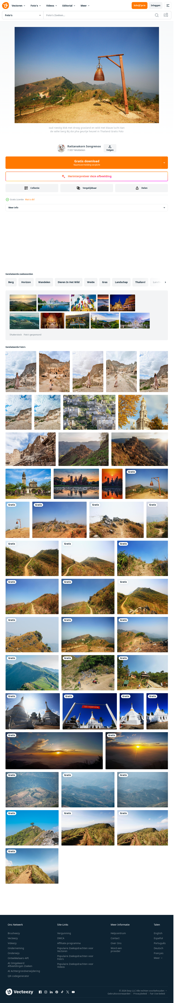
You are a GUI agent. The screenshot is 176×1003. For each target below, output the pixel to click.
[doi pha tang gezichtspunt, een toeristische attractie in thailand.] (32, 667)
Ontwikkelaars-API (18, 950)
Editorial (67, 5)
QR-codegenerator (18, 968)
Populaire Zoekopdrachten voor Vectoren (75, 941)
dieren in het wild (69, 282)
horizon (26, 282)
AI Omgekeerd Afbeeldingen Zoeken (20, 956)
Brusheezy (14, 925)
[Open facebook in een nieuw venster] (40, 983)
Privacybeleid (140, 985)
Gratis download (87, 162)
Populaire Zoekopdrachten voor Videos (75, 957)
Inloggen (155, 5)
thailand (140, 282)
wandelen (44, 282)
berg (11, 282)
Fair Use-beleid (157, 985)
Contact (115, 930)
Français (158, 945)
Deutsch (158, 940)
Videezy (12, 935)
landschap (121, 282)
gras (104, 282)
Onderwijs (14, 945)
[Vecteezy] (5, 5)
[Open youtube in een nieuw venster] (73, 983)
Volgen (110, 150)
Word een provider (116, 941)
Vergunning (64, 925)
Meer (84, 5)
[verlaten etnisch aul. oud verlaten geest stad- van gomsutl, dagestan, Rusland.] (139, 447)
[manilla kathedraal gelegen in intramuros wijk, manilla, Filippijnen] (28, 482)
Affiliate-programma (69, 935)
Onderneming (16, 940)
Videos (50, 5)
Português (160, 935)
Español (158, 930)
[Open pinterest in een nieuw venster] (56, 983)
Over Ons (116, 935)
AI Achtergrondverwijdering (24, 963)
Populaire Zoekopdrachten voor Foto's (75, 949)
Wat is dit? (30, 199)
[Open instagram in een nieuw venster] (45, 983)
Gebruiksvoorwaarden (119, 985)
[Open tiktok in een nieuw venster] (62, 983)
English (158, 925)
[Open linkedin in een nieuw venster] (51, 983)
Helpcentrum (118, 925)
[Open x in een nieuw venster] (67, 983)
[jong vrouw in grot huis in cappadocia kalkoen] (53, 371)
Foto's (34, 5)
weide (91, 282)
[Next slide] (162, 282)
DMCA (60, 930)
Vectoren (17, 5)
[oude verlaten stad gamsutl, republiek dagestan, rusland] (30, 447)
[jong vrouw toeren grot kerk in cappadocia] (21, 371)
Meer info (13, 207)
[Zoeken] (157, 15)
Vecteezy (13, 930)
